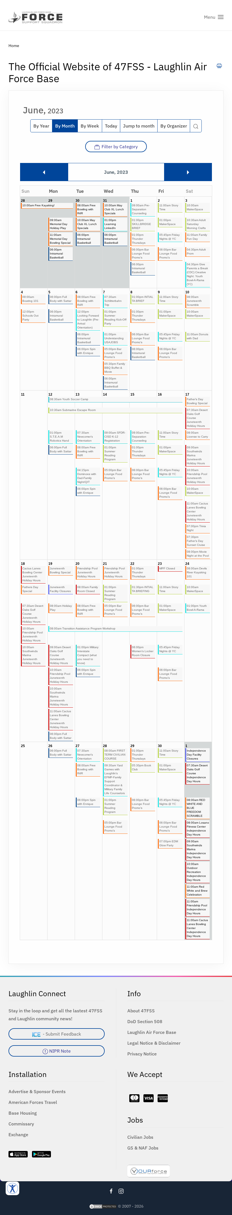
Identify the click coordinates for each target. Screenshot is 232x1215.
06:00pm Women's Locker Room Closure (142, 651)
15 (132, 394)
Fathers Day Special (30, 589)
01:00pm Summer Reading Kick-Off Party (115, 317)
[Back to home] (35, 17)
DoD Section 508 (144, 1021)
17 (187, 394)
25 (23, 746)
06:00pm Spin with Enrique (86, 351)
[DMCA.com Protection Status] (103, 1206)
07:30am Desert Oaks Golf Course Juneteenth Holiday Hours (197, 417)
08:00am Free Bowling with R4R (86, 209)
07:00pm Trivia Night (196, 528)
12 (50, 394)
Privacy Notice (142, 1054)
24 (187, 564)
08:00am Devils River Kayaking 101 (197, 572)
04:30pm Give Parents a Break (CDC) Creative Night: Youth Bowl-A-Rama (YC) (197, 274)
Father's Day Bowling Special (197, 401)
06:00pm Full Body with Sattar (60, 298)
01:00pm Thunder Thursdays (138, 238)
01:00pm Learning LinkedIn (110, 224)
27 (78, 746)
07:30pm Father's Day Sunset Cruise (196, 540)
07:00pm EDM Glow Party (168, 843)
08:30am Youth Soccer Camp (69, 399)
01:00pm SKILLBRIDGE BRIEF (141, 224)
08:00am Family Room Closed (87, 589)
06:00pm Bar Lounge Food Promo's (141, 253)
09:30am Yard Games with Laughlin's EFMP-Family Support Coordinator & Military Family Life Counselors (114, 779)
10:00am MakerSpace (195, 207)
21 (105, 564)
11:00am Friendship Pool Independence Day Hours (197, 907)
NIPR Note (59, 1051)
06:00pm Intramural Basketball (84, 238)
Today (111, 126)
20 (78, 564)
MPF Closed (167, 568)
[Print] (219, 65)
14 (105, 394)
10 (187, 292)
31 (105, 201)
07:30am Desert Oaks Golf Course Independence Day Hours (197, 773)
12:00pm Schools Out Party (30, 315)
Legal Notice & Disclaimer (154, 1043)
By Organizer (173, 126)
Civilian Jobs (140, 1137)
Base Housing (22, 1113)
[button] (214, 17)
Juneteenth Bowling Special (60, 570)
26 (50, 746)
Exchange (18, 1134)
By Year (41, 126)
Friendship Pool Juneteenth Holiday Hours (87, 572)
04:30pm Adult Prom (196, 251)
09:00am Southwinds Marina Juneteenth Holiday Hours (196, 455)
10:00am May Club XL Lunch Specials (114, 209)
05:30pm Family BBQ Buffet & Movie (114, 367)
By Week (90, 126)
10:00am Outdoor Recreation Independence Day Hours (196, 871)
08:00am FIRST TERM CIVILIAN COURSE (114, 754)
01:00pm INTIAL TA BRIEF (142, 298)
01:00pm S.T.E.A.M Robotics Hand (59, 436)
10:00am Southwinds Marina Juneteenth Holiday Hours (31, 655)
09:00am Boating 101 (30, 298)
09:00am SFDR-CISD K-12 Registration (114, 436)
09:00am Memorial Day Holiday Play (58, 224)
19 (50, 564)
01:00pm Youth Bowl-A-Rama (197, 607)
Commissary (21, 1124)
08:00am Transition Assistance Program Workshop (82, 628)
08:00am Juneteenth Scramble (194, 300)
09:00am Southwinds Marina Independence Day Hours (196, 849)
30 (78, 201)
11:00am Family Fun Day (197, 236)
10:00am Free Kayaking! (38, 205)
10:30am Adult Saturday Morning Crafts (196, 224)
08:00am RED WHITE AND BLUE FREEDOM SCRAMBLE (196, 807)
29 (50, 201)
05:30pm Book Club (141, 767)
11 (23, 394)
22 (132, 564)
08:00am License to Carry (197, 434)
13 (78, 394)
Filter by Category (120, 146)
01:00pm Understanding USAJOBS (114, 338)
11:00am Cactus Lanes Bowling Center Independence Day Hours (197, 928)
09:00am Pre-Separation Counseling (141, 209)
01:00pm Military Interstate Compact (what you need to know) (87, 655)
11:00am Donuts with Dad (197, 336)
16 (160, 394)
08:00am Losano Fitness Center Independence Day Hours (198, 828)
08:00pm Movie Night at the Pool (198, 553)
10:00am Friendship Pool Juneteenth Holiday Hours (197, 476)
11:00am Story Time (168, 207)
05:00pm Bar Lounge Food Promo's (113, 353)
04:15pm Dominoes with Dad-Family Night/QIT (86, 476)
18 (23, 564)
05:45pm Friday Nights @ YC (169, 236)
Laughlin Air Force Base (151, 1032)
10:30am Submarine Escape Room (73, 410)
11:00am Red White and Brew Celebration (197, 890)
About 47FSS (141, 1010)
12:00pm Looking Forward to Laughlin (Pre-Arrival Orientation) (88, 319)
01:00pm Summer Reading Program (110, 453)
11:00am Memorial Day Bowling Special (60, 238)
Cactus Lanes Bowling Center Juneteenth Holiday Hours (32, 574)
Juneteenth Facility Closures (60, 589)
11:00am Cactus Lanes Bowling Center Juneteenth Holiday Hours (197, 511)
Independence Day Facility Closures (196, 754)
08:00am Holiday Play (61, 607)
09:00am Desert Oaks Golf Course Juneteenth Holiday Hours (60, 655)
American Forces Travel (32, 1102)
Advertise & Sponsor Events (37, 1091)
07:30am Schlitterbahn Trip (113, 300)
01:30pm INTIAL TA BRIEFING (142, 589)
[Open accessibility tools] (12, 1188)
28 (23, 201)
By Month (65, 126)
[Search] (195, 126)
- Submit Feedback (60, 1034)
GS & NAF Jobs (142, 1148)
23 (160, 564)
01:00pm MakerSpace (167, 222)
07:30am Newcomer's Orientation (85, 436)
